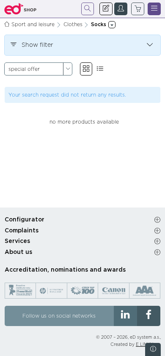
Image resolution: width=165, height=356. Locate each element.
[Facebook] (148, 316)
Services (17, 241)
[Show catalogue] (86, 69)
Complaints (21, 231)
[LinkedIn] (125, 316)
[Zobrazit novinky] (153, 349)
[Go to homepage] (20, 9)
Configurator (24, 220)
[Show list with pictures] (100, 69)
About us (18, 252)
